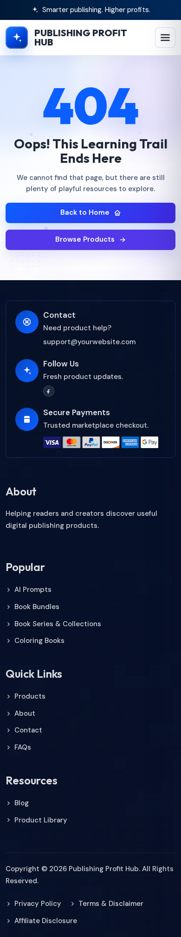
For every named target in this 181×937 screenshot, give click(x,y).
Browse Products (85, 239)
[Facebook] (48, 391)
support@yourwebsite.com (89, 342)
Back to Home (85, 212)
